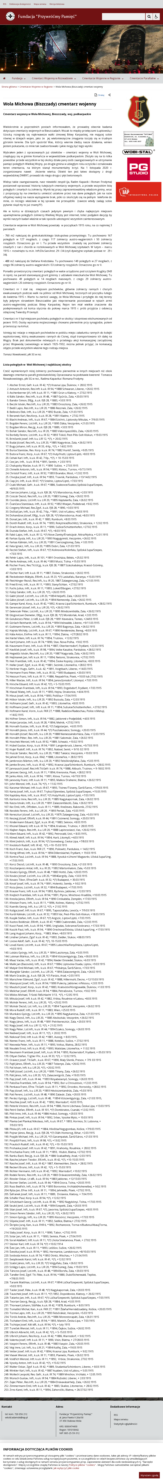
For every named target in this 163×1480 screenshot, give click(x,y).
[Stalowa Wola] (138, 129)
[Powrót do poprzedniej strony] (109, 95)
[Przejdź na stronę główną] (4, 78)
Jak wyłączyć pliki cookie (66, 1468)
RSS (4, 4)
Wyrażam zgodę (149, 1475)
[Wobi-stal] (138, 155)
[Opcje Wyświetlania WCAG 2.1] (156, 16)
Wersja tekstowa (57, 4)
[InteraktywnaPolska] (138, 201)
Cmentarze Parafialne (143, 78)
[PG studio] (138, 179)
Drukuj (101, 95)
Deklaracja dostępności (20, 4)
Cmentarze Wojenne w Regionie (101, 78)
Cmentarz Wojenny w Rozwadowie (52, 78)
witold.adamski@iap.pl (16, 1417)
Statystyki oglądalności (125, 1423)
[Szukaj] (149, 16)
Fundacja (17, 78)
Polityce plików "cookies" (82, 1464)
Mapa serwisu (40, 4)
